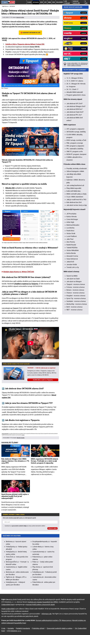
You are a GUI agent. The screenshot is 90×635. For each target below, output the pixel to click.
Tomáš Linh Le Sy (72, 267)
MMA (49, 2)
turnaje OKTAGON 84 (33, 264)
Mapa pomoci (66, 620)
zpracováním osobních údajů (19, 525)
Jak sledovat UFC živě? (74, 103)
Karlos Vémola (71, 216)
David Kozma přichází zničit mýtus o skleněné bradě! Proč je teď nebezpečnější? (15, 496)
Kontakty (11, 628)
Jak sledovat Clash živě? (75, 112)
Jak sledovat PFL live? (74, 115)
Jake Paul (69, 239)
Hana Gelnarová (72, 259)
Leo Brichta (70, 228)
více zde (23, 434)
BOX (53, 2)
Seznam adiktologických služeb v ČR (48, 620)
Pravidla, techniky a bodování (76, 168)
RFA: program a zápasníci (75, 146)
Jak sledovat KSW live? (74, 109)
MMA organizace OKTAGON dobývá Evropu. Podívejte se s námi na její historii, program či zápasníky (44, 461)
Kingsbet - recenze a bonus (75, 296)
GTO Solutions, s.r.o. (14, 631)
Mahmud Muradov (72, 225)
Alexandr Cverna (72, 256)
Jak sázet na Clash (73, 279)
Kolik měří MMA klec (73, 191)
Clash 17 (75, 89)
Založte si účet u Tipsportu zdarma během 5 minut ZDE (24, 44)
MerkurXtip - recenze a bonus (76, 304)
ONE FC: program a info (74, 151)
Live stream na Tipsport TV (11, 308)
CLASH (29, 2)
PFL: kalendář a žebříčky (74, 149)
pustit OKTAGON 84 (35, 252)
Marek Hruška (20, 17)
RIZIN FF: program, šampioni (76, 154)
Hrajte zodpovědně (5, 433)
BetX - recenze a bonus (74, 307)
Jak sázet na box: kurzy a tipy (76, 205)
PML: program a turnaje (74, 143)
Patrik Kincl (70, 231)
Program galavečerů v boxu (76, 95)
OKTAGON (36, 2)
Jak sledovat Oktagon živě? (76, 106)
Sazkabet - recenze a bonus (76, 301)
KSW (41, 2)
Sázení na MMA (72, 276)
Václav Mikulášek (72, 250)
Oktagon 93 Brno (77, 78)
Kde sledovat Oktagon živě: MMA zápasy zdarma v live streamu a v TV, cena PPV (15, 461)
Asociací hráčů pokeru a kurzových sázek (40, 604)
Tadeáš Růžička (71, 247)
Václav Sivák (70, 233)
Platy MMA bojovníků (73, 188)
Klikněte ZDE (10, 188)
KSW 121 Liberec (77, 81)
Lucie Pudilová (71, 236)
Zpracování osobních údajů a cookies (59, 628)
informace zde (47, 614)
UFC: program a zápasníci (75, 129)
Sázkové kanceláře (76, 2)
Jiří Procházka (71, 214)
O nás (86, 2)
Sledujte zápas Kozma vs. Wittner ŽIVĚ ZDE (18, 272)
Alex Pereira (70, 242)
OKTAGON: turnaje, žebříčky (76, 132)
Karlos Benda (71, 253)
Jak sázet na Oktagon (74, 281)
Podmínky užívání (38, 628)
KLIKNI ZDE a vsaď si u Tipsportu (43, 380)
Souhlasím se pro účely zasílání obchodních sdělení (25, 525)
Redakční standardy (23, 628)
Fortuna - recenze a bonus (75, 287)
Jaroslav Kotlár (71, 264)
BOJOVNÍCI (59, 2)
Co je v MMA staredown (74, 197)
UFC (45, 2)
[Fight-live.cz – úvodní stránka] (8, 2)
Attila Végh (70, 222)
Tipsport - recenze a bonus (75, 284)
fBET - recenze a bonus (74, 310)
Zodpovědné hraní (7, 604)
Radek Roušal (71, 245)
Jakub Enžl (70, 262)
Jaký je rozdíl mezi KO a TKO (76, 199)
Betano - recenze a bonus (75, 290)
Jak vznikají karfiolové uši (75, 185)
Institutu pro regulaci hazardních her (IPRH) (43, 602)
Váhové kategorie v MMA (75, 171)
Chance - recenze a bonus (75, 293)
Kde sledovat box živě (74, 202)
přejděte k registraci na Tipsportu (26, 284)
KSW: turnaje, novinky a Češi (76, 140)
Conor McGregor (72, 219)
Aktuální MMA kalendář (74, 92)
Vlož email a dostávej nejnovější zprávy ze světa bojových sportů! (19, 518)
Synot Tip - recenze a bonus (76, 298)
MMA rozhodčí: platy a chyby (76, 194)
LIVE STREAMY (67, 2)
